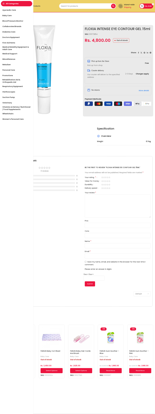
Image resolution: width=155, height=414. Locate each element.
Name (88, 241)
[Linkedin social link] (147, 52)
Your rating (90, 177)
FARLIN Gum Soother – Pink (139, 352)
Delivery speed (91, 188)
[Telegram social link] (150, 52)
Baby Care (45, 356)
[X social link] (141, 52)
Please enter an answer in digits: (98, 269)
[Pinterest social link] (144, 52)
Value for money (92, 181)
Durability (89, 185)
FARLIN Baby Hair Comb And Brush (80, 352)
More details (144, 90)
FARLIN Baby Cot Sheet (50, 351)
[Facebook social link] (138, 52)
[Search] (113, 6)
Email (88, 251)
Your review (90, 192)
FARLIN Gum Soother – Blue (109, 352)
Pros (86, 221)
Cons (87, 231)
